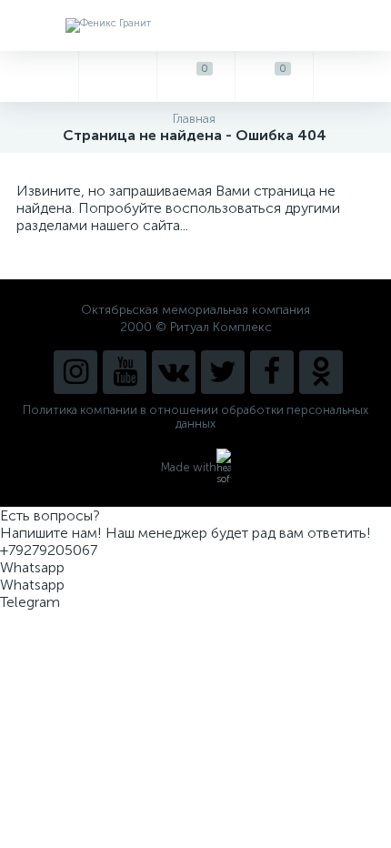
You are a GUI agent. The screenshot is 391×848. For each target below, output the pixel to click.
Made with (188, 467)
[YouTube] (124, 372)
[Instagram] (75, 372)
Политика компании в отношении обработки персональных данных (195, 416)
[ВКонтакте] (174, 372)
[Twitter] (223, 372)
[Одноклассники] (321, 372)
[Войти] (352, 76)
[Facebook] (272, 372)
